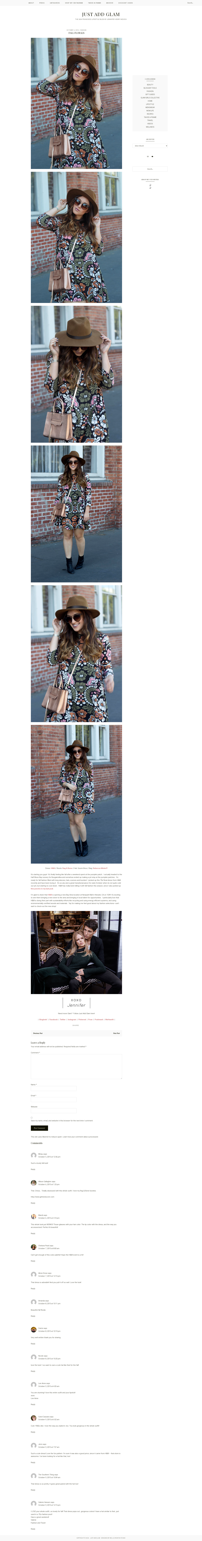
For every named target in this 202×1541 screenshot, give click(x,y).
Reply (33, 1169)
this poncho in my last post (42, 889)
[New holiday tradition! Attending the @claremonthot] (141, 39)
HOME (150, 101)
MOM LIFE (150, 111)
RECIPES (150, 114)
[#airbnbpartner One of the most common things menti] (141, 60)
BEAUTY (150, 85)
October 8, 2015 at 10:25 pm (49, 1359)
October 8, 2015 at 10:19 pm (49, 1331)
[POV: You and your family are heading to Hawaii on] (159, 50)
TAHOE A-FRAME (150, 117)
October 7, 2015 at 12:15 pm (49, 1276)
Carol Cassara (43, 1417)
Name (34, 1085)
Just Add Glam (101, 14)
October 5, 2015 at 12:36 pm (49, 1157)
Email (33, 1096)
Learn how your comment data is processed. (80, 1137)
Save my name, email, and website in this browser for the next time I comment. (62, 1121)
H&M (53, 868)
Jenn (40, 1444)
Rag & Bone (67, 868)
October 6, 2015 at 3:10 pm (49, 1218)
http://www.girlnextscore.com (42, 1197)
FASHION (83, 30)
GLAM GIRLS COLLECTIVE (150, 98)
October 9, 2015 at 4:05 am (48, 1386)
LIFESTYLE (150, 104)
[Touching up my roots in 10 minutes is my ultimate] (159, 60)
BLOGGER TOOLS (150, 88)
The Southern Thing (46, 1475)
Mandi (40, 1215)
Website (34, 1107)
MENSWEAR (150, 107)
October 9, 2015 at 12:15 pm (49, 1505)
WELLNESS (150, 127)
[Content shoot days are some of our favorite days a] (159, 39)
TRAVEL (150, 120)
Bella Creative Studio (117, 1538)
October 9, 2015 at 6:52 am (48, 1419)
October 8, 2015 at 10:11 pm (49, 1304)
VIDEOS (150, 124)
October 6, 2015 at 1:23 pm (49, 1184)
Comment (35, 1053)
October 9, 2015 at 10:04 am (49, 1477)
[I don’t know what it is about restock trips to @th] (141, 50)
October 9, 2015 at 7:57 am (48, 1447)
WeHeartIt (109, 1020)
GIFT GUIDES (150, 94)
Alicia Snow (42, 1273)
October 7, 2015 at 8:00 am (48, 1248)
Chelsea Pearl (43, 1246)
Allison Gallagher (44, 1181)
